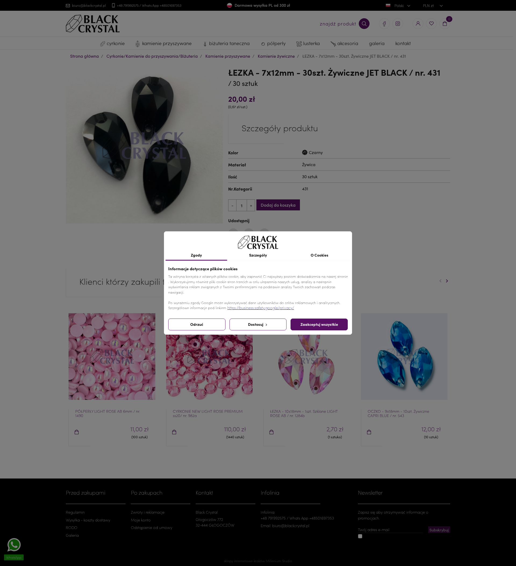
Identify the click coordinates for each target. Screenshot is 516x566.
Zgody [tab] (196, 255)
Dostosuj (256, 324)
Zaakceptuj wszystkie (319, 324)
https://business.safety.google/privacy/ (260, 307)
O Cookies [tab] (319, 255)
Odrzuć (196, 324)
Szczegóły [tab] (258, 255)
